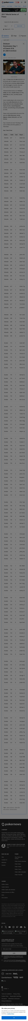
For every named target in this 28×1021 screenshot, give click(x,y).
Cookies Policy (10, 1013)
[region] (14, 1013)
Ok (14, 1017)
